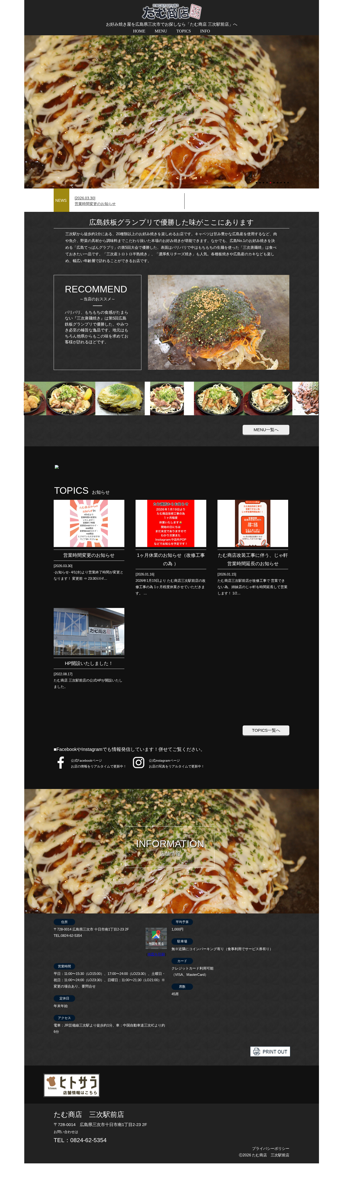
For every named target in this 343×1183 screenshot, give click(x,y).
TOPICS (183, 31)
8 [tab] (281, 180)
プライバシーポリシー (270, 1149)
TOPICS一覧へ (266, 730)
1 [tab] (257, 180)
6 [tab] (274, 180)
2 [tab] (260, 180)
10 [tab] (288, 180)
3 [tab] (263, 180)
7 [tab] (277, 180)
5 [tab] (271, 180)
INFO (205, 31)
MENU (161, 31)
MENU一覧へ (266, 429)
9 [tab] (285, 180)
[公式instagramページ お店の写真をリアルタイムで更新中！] (138, 768)
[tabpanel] (171, 102)
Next (26, 102)
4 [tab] (267, 180)
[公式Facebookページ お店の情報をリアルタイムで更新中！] (61, 768)
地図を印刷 (156, 954)
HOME (139, 31)
